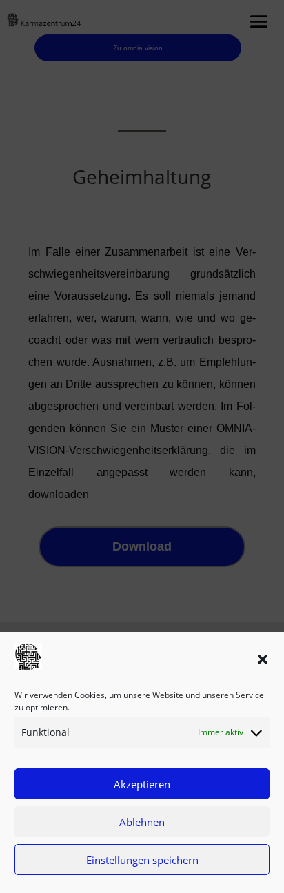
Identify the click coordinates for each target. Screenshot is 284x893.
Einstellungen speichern (142, 860)
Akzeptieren (142, 784)
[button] (263, 659)
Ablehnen (142, 822)
